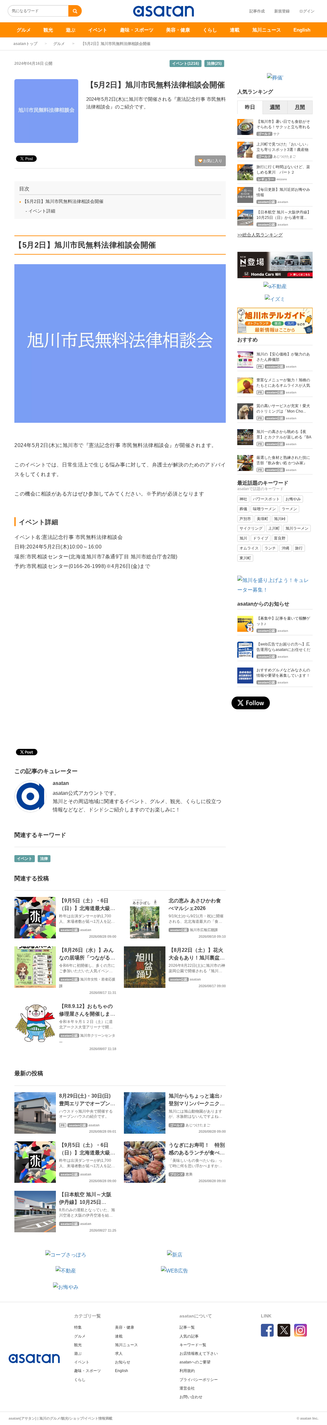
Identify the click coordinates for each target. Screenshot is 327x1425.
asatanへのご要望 (194, 1362)
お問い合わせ (190, 1397)
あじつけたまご (198, 1125)
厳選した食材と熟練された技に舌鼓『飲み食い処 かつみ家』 (283, 460)
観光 (48, 30)
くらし (210, 30)
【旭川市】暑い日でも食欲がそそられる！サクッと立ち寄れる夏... (283, 125)
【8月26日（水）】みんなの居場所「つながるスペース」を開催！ (87, 957)
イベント (97, 30)
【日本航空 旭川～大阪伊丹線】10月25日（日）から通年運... (283, 215)
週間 (275, 107)
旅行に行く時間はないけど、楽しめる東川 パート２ (283, 170)
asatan (61, 783)
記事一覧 (187, 1327)
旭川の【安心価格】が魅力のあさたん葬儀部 (283, 357)
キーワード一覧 (192, 1345)
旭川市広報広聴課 (204, 930)
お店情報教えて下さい (198, 1353)
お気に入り (212, 161)
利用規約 (187, 1371)
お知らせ (122, 1362)
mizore (282, 179)
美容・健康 (178, 30)
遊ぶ (70, 30)
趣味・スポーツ (137, 30)
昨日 (250, 107)
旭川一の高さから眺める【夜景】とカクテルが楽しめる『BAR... (283, 435)
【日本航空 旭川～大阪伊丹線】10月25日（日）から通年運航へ (85, 1202)
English (301, 30)
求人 (119, 1353)
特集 (78, 1327)
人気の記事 (189, 1336)
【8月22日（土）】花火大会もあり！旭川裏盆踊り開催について (197, 957)
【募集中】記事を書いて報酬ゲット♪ (283, 621)
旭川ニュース (266, 30)
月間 (300, 107)
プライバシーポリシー (198, 1379)
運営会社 (187, 1388)
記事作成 (257, 11)
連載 (235, 30)
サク (276, 134)
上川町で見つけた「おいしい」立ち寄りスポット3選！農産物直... (283, 147)
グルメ (24, 30)
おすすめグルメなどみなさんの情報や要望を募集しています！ (283, 673)
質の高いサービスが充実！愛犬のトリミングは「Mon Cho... (283, 409)
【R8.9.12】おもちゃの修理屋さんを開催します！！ (86, 1013)
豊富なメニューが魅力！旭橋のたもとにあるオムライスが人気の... (283, 383)
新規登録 (282, 11)
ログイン (307, 11)
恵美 (189, 1174)
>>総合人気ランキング (260, 234)
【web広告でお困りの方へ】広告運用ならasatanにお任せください (283, 647)
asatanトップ (25, 43)
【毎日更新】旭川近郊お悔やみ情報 (283, 192)
